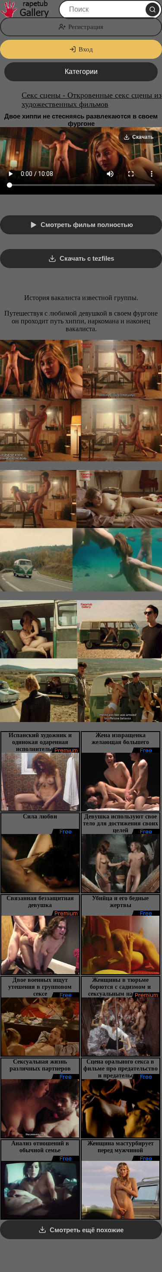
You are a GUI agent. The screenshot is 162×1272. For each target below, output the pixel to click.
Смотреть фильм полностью (87, 224)
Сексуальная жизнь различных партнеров (40, 1065)
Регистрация (85, 26)
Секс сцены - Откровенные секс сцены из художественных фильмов (92, 100)
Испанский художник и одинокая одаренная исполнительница (40, 742)
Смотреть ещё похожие (87, 1230)
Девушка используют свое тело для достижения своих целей (120, 823)
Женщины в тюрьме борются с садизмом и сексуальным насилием (120, 987)
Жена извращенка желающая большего (120, 738)
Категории (81, 71)
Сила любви (40, 816)
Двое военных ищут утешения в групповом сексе (40, 987)
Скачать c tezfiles (87, 258)
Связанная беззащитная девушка (40, 901)
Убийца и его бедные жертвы (120, 901)
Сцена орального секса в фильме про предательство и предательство (120, 1068)
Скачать (142, 137)
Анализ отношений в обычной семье (40, 1147)
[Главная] (28, 9)
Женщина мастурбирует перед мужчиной (120, 1147)
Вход (86, 49)
